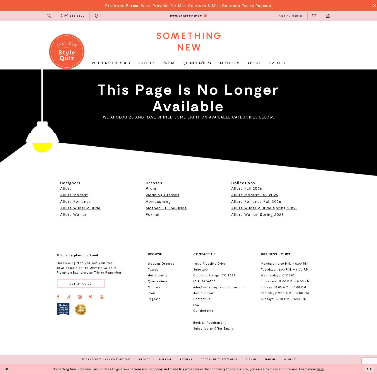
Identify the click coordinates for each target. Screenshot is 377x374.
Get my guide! (81, 283)
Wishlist (290, 359)
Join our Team (204, 293)
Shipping (165, 359)
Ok (369, 369)
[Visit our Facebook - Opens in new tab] (58, 297)
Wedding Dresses (162, 195)
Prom (151, 188)
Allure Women (73, 214)
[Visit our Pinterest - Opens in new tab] (90, 297)
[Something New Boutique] (189, 41)
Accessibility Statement (219, 359)
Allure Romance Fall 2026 (256, 201)
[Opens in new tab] (63, 309)
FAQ (196, 304)
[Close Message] (373, 5)
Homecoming (158, 201)
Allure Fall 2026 (246, 188)
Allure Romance (75, 201)
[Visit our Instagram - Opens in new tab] (80, 297)
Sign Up (270, 359)
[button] (49, 16)
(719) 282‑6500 (204, 281)
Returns (186, 359)
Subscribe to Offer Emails (213, 328)
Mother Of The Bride (166, 208)
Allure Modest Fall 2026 (254, 195)
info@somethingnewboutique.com (218, 287)
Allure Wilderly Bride (80, 208)
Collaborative (203, 310)
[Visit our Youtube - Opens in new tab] (101, 297)
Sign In (251, 359)
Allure (66, 188)
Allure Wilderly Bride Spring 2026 (264, 208)
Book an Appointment (209, 322)
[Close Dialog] (7, 369)
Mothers (154, 287)
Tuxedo (153, 269)
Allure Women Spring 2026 (257, 214)
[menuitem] (49, 16)
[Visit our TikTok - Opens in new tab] (68, 297)
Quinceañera (157, 281)
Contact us (201, 299)
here (320, 369)
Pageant (154, 299)
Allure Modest (74, 195)
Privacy (144, 359)
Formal (152, 214)
